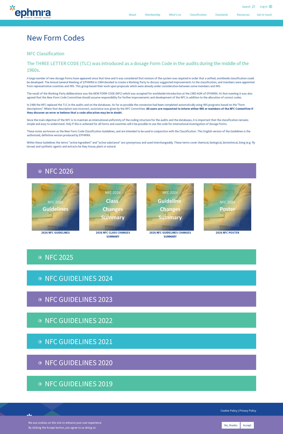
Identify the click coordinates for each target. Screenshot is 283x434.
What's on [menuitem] (175, 15)
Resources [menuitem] (243, 15)
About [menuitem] (132, 15)
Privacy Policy (247, 410)
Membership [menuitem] (152, 15)
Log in (263, 6)
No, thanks (230, 425)
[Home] (31, 11)
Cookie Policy (229, 410)
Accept (247, 425)
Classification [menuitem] (198, 15)
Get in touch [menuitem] (264, 15)
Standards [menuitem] (221, 15)
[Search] (254, 6)
